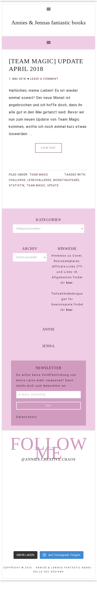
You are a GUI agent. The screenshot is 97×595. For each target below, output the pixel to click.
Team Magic (38, 174)
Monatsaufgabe (66, 180)
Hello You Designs (48, 572)
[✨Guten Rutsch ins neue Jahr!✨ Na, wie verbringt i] (24, 507)
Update (53, 185)
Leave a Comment (44, 78)
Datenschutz (26, 417)
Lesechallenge (39, 180)
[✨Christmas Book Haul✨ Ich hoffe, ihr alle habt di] (24, 535)
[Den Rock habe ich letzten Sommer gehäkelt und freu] (24, 479)
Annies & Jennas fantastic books (48, 22)
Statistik (17, 185)
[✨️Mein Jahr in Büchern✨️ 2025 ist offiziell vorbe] (72, 479)
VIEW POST (48, 148)
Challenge (17, 180)
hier (69, 282)
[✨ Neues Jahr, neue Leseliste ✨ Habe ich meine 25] (72, 507)
